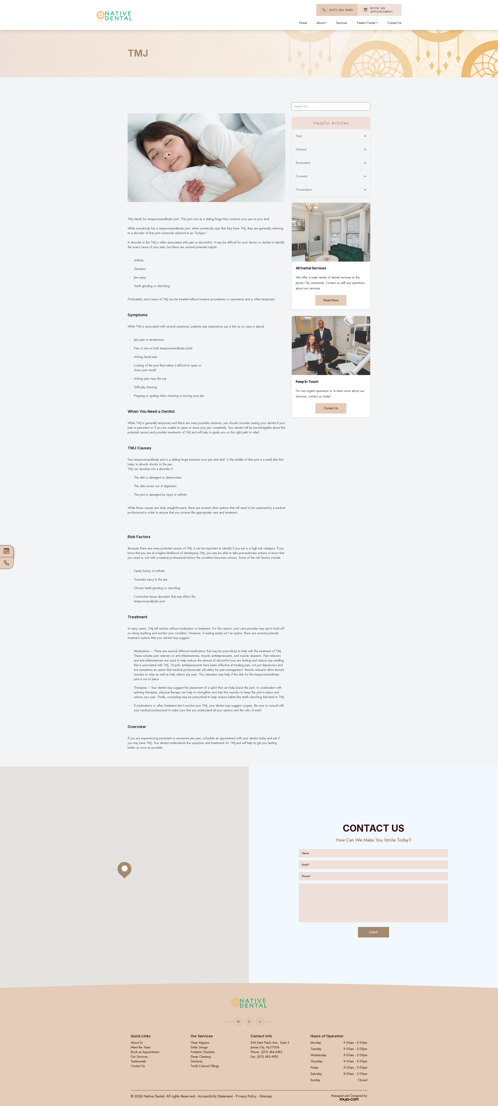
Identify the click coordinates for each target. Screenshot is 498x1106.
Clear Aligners (200, 1042)
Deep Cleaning (201, 1056)
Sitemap (266, 1096)
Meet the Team (140, 1047)
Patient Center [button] (366, 23)
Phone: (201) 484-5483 (266, 1052)
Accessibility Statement (215, 1096)
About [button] (320, 23)
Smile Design (199, 1047)
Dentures (197, 1061)
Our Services (139, 1056)
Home (303, 23)
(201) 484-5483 (341, 10)
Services (341, 23)
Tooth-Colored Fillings (205, 1066)
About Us (137, 1042)
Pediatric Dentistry (203, 1052)
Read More (331, 300)
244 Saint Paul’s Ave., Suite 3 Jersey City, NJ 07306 (270, 1045)
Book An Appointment (381, 9)
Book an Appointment (145, 1052)
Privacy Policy (246, 1096)
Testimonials (138, 1061)
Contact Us (394, 23)
